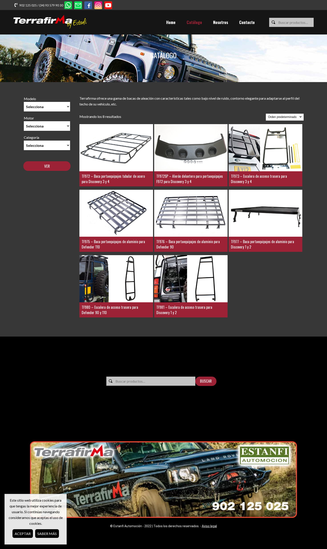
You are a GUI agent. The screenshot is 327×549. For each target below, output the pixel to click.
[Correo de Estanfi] (78, 5)
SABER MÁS (47, 533)
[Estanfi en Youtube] (108, 5)
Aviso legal (209, 526)
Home (171, 22)
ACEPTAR (23, 533)
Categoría (31, 137)
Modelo (30, 99)
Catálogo (194, 22)
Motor (29, 118)
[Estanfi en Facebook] (88, 5)
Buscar (206, 381)
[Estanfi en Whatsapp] (68, 5)
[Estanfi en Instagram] (98, 5)
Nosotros (220, 22)
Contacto (247, 22)
